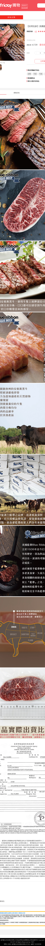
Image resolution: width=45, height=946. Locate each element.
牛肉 (40, 74)
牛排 (35, 74)
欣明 (29, 74)
